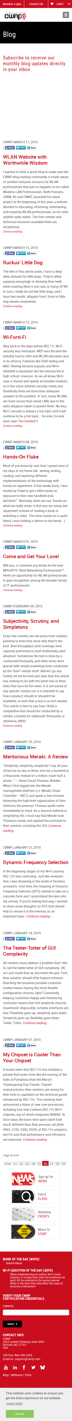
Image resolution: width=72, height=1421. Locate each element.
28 (57, 1164)
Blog (5, 1375)
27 (51, 1164)
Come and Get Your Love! (31, 556)
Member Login (12, 4)
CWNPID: (8, 1306)
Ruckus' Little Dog (23, 262)
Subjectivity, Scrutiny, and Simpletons (31, 624)
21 (15, 1164)
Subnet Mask (14, 1263)
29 (63, 1164)
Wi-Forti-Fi (14, 337)
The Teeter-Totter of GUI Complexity (29, 950)
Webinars (16, 1375)
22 (21, 1164)
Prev (8, 1164)
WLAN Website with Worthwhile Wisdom (25, 159)
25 (39, 1164)
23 (27, 1164)
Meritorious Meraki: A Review (35, 756)
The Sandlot (26, 421)
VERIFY (10, 1324)
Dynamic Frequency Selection (35, 862)
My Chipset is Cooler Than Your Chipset (32, 1057)
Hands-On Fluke (21, 456)
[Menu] (66, 15)
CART (60, 4)
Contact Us (36, 4)
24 (33, 1164)
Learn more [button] (14, 1403)
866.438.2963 (23, 1355)
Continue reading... (13, 231)
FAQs (28, 1375)
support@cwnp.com (27, 1359)
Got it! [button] (19, 1413)
